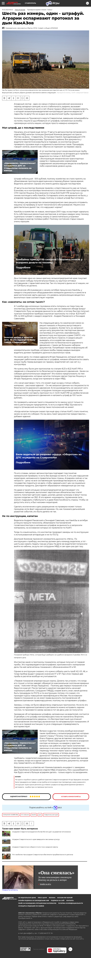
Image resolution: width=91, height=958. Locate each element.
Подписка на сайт (57, 900)
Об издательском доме (27, 897)
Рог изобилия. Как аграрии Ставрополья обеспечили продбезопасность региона (42, 854)
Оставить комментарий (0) (71, 796)
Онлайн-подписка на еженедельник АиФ (33, 900)
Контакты (70, 900)
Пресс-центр (42, 897)
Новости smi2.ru (10, 890)
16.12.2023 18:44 (7, 10)
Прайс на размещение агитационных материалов (37, 903)
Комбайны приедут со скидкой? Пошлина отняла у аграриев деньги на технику (49, 261)
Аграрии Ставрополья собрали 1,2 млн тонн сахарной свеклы (35, 847)
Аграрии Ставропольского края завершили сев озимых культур (36, 839)
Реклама (52, 897)
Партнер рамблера (38, 949)
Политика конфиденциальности (70, 903)
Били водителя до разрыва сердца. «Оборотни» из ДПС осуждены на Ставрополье (49, 456)
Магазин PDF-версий (64, 897)
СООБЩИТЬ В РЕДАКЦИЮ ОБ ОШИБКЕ (31, 906)
